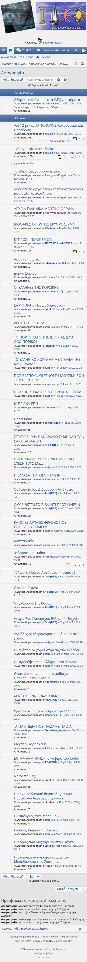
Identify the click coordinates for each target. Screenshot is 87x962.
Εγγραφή (45, 57)
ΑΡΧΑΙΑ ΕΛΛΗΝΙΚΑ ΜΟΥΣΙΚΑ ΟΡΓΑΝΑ (44, 208)
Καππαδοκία (24, 541)
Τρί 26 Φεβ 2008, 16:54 (68, 819)
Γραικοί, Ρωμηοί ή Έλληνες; (36, 830)
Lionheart (50, 802)
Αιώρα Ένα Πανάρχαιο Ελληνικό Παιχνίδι (47, 618)
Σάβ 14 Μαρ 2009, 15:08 (69, 653)
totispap (50, 263)
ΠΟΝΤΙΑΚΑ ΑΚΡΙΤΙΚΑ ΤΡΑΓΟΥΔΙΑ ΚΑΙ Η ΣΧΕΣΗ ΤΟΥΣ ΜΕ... (44, 461)
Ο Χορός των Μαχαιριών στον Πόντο (44, 842)
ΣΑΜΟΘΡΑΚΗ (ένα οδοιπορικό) (39, 305)
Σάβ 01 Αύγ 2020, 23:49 (68, 103)
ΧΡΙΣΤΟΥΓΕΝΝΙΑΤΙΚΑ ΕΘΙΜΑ (36, 695)
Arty (28, 941)
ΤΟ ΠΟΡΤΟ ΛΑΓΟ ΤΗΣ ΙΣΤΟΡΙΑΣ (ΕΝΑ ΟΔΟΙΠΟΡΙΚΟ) (44, 339)
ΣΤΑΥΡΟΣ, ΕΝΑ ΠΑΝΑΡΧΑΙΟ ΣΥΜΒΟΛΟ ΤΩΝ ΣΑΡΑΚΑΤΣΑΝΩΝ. (49, 438)
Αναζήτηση (10, 57)
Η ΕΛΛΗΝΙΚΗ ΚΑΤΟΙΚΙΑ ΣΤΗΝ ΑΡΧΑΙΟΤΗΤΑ (47, 391)
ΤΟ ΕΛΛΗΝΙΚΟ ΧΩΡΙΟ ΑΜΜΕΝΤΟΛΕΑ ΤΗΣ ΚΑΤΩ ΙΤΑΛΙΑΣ (47, 361)
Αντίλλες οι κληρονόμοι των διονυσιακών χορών (47, 635)
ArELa (48, 103)
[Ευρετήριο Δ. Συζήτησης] (43, 17)
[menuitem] (24, 50)
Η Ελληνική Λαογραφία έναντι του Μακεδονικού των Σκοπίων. (41, 859)
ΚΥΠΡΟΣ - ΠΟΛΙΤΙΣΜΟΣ (33, 239)
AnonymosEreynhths (58, 175)
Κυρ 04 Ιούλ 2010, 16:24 (69, 327)
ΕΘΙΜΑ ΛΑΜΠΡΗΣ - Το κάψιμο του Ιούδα (46, 758)
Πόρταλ (6, 64)
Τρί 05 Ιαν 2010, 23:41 (68, 479)
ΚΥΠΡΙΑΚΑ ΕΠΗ (26, 403)
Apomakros (52, 556)
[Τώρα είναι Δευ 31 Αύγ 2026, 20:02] (76, 64)
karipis (49, 327)
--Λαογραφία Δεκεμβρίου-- (35, 148)
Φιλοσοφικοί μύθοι (29, 552)
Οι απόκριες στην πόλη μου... (37, 816)
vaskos (49, 133)
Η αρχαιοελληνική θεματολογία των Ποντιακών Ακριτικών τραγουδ (43, 795)
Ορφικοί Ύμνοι (26, 587)
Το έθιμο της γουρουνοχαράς (37, 171)
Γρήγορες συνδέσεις (4, 51)
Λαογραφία (12, 73)
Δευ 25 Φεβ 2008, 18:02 (68, 834)
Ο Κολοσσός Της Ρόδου (33, 603)
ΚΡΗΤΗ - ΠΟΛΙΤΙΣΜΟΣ (31, 323)
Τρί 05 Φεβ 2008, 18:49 (68, 865)
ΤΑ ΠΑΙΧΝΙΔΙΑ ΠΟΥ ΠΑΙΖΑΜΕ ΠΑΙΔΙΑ (43, 726)
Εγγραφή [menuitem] (84, 51)
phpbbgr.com (59, 949)
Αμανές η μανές (26, 259)
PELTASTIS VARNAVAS (58, 243)
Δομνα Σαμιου (25, 273)
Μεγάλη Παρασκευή (30, 744)
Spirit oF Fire (52, 309)
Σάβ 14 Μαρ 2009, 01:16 (69, 665)
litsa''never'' (52, 715)
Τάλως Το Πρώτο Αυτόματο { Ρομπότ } (44, 572)
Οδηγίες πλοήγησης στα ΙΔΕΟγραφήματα (47, 99)
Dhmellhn (50, 407)
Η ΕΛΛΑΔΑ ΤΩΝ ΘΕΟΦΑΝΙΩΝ (37, 475)
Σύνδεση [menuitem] (77, 51)
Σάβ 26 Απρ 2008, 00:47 (68, 748)
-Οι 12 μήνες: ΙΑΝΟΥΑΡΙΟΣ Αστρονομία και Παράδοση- (48, 127)
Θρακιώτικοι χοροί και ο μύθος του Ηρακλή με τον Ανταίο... (42, 675)
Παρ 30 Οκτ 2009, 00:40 (69, 545)
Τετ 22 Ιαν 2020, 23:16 (68, 133)
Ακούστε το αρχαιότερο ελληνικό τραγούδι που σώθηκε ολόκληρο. (48, 191)
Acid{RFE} (51, 493)
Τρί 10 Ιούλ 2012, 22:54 (71, 263)
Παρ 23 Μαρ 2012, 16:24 (69, 277)
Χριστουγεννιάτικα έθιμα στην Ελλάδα (45, 711)
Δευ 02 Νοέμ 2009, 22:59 (69, 530)
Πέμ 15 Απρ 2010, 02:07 (69, 395)
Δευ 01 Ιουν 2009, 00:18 (69, 642)
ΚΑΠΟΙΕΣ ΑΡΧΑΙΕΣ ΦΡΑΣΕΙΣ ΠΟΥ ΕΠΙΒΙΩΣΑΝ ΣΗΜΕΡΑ (40, 524)
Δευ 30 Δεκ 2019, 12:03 (69, 152)
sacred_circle (53, 422)
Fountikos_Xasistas (57, 730)
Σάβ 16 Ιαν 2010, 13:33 (68, 467)
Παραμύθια (23, 419)
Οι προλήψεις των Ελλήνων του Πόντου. (46, 661)
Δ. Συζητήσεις (11, 51)
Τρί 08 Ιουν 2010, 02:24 (68, 367)
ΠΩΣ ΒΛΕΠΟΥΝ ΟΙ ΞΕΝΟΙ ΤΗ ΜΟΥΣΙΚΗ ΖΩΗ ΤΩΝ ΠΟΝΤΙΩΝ (49, 377)
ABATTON (51, 699)
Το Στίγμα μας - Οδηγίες (46, 107)
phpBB (35, 936)
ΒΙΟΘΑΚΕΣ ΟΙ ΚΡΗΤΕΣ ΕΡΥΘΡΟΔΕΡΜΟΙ (45, 224)
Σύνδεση (28, 57)
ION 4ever (50, 228)
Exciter (49, 277)
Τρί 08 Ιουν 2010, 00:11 (68, 384)
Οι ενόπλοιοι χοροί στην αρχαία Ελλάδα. (47, 650)
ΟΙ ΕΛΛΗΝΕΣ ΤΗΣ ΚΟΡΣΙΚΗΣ (36, 287)
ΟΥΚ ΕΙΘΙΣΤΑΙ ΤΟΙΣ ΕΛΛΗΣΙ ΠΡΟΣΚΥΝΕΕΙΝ (47, 504)
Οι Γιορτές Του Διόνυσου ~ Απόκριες (43, 489)
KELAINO (50, 445)
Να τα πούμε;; (25, 776)
